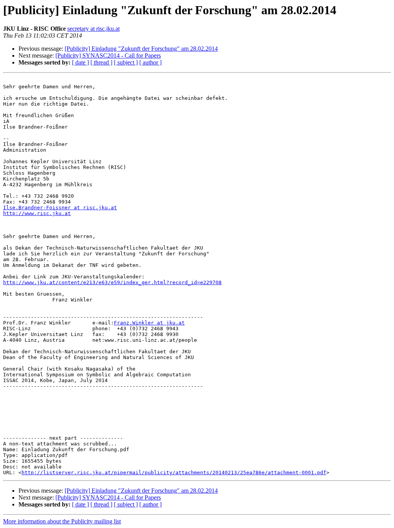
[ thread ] (101, 62)
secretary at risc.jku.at (93, 28)
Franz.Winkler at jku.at (149, 323)
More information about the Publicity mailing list (62, 521)
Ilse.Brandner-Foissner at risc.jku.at (60, 207)
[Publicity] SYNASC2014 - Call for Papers (108, 55)
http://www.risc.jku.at (37, 213)
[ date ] (80, 62)
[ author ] (150, 62)
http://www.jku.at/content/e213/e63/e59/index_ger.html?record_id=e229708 (112, 282)
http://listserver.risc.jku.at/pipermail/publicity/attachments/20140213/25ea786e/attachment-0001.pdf (174, 472)
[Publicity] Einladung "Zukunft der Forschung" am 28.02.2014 (141, 48)
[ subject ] (126, 62)
